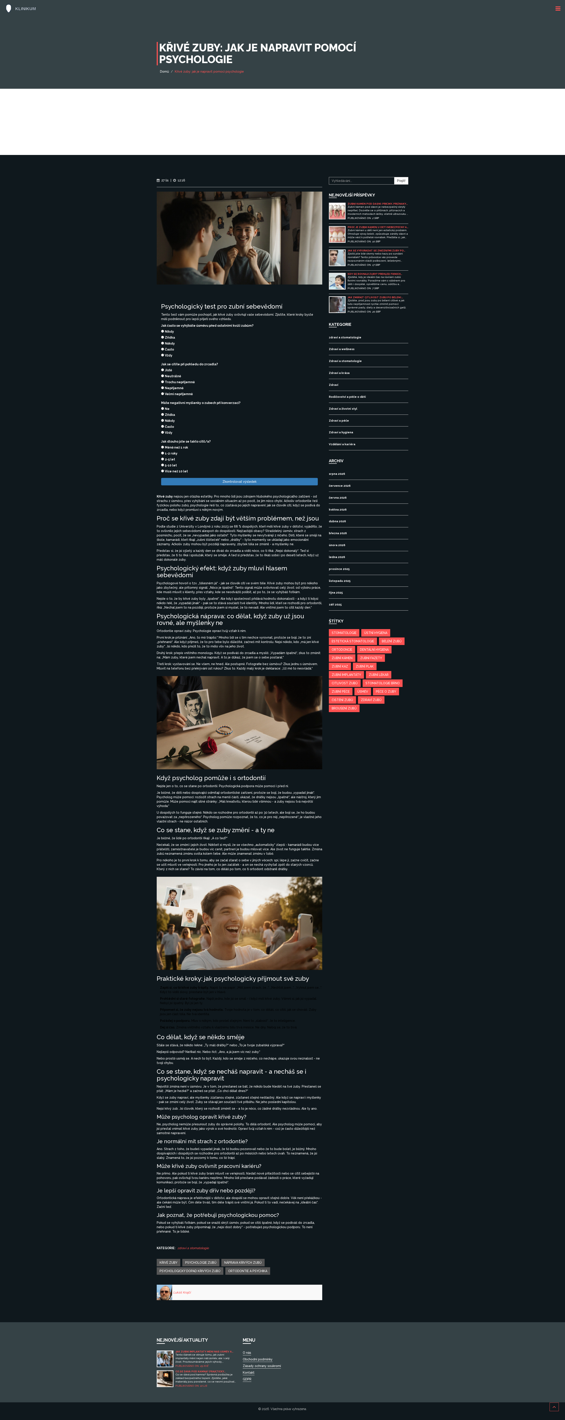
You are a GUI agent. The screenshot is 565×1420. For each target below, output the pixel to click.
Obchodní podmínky (258, 1359)
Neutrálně (173, 376)
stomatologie (344, 633)
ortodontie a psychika (247, 1271)
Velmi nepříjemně (179, 394)
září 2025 (335, 604)
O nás (247, 1352)
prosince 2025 (339, 569)
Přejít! (401, 181)
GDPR (247, 1379)
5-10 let (171, 465)
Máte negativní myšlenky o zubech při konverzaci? (200, 403)
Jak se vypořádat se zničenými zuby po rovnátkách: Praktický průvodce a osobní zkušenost (376, 250)
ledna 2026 (337, 557)
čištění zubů (342, 700)
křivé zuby (168, 1262)
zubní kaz (340, 666)
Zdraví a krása (339, 373)
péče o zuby (386, 691)
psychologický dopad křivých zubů (190, 1271)
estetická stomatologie (353, 641)
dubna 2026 (337, 521)
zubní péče (341, 691)
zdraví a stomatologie (193, 1248)
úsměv (362, 691)
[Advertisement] (282, 122)
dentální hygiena (374, 649)
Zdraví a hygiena (341, 432)
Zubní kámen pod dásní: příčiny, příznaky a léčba (377, 204)
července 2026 (339, 485)
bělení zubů (392, 641)
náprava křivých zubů (243, 1262)
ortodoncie (342, 649)
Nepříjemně (174, 388)
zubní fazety (371, 658)
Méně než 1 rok (176, 447)
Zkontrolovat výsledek (239, 481)
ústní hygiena (375, 633)
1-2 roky (171, 453)
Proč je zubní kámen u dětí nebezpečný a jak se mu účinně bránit (377, 227)
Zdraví (333, 385)
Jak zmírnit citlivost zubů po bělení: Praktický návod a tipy (374, 297)
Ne (167, 409)
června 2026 (338, 497)
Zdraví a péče (339, 420)
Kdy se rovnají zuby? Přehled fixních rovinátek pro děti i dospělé (374, 274)
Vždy (168, 355)
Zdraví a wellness (341, 349)
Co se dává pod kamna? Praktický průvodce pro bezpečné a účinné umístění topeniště (199, 1371)
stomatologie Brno (382, 683)
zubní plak (365, 666)
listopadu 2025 (339, 581)
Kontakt (248, 1372)
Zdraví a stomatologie (345, 361)
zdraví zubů (371, 700)
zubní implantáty (346, 675)
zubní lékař (378, 675)
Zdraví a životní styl (343, 408)
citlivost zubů (345, 683)
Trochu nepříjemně (180, 382)
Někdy (170, 343)
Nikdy (169, 331)
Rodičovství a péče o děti (347, 396)
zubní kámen (342, 658)
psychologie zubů (201, 1262)
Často (169, 349)
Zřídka (170, 337)
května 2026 (338, 509)
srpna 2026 (337, 473)
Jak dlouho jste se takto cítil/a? (186, 441)
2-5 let (170, 459)
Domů (164, 71)
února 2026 (337, 545)
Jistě (168, 370)
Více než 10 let (176, 471)
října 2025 (336, 592)
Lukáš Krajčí (182, 1292)
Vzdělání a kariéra (342, 444)
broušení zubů (344, 708)
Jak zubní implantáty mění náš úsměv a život (203, 1351)
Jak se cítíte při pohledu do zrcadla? (189, 364)
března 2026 (338, 533)
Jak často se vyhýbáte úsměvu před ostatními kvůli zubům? (207, 325)
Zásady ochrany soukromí (262, 1366)
